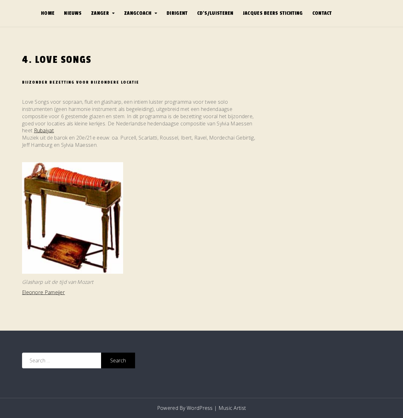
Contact (322, 13)
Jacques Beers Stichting (273, 13)
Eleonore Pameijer (43, 292)
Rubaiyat (44, 130)
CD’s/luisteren (215, 13)
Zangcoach (137, 13)
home (47, 13)
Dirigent (177, 13)
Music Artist (232, 407)
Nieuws (73, 13)
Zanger (100, 13)
